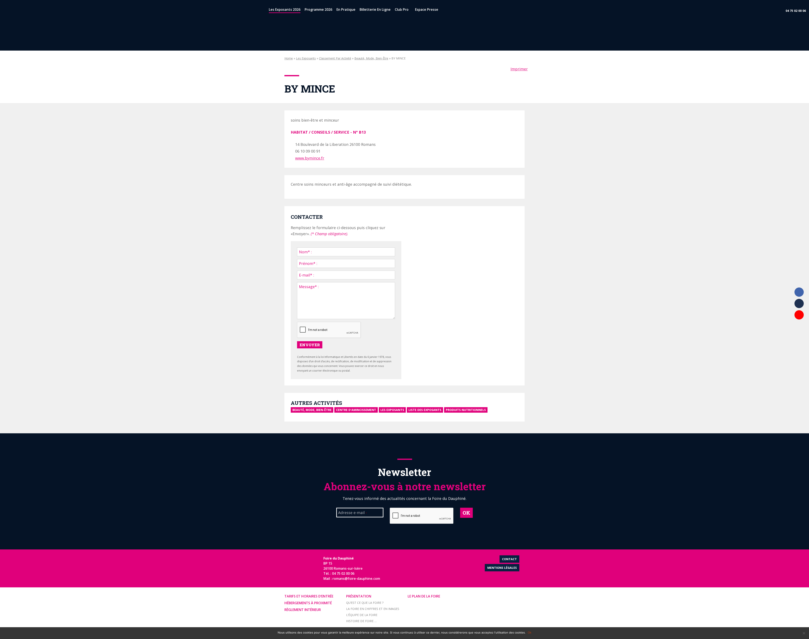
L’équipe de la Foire (361, 615)
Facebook (799, 292)
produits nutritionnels (466, 410)
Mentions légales (502, 568)
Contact (509, 559)
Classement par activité (335, 58)
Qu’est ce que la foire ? (364, 603)
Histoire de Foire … (361, 621)
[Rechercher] (443, 10)
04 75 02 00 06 (796, 11)
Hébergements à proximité (308, 603)
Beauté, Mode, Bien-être (371, 58)
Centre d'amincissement (356, 410)
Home (288, 58)
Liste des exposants (425, 410)
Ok (529, 632)
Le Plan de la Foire (424, 596)
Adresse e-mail (352, 513)
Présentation (358, 596)
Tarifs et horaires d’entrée (308, 596)
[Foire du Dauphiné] (10, 10)
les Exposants (306, 58)
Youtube (799, 315)
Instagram (799, 326)
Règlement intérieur (302, 609)
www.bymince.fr (309, 158)
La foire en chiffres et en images (372, 609)
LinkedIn (799, 303)
